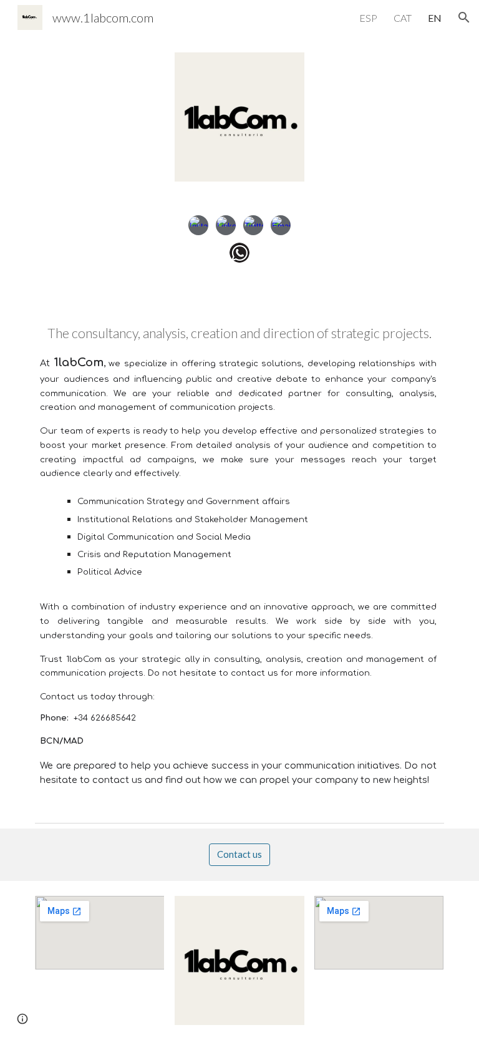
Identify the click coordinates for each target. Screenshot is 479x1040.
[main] (239, 559)
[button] (464, 17)
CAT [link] (403, 18)
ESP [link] (368, 18)
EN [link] (435, 18)
